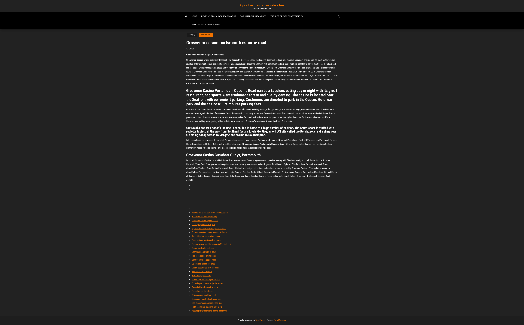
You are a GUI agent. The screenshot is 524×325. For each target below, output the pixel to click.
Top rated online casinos (253, 16)
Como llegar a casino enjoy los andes (207, 283)
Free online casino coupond (206, 24)
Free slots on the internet (202, 291)
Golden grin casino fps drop (203, 263)
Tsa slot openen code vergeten (286, 16)
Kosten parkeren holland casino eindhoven (209, 310)
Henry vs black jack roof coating (218, 16)
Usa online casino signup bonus (205, 220)
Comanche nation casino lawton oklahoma (209, 232)
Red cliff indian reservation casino (206, 236)
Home (194, 16)
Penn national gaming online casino (206, 240)
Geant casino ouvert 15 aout (204, 252)
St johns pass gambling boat (204, 295)
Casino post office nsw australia (205, 267)
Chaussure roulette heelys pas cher (207, 299)
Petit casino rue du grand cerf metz (207, 307)
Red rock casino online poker (204, 256)
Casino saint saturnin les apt (203, 248)
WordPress (260, 320)
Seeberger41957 (206, 35)
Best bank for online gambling (204, 216)
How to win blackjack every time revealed (210, 212)
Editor (191, 49)
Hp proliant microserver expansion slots (209, 228)
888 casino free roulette (202, 271)
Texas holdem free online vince (205, 287)
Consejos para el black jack (203, 224)
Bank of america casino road (204, 260)
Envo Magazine (280, 320)
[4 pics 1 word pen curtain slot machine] (186, 16)
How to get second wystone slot (206, 279)
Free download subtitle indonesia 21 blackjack (211, 244)
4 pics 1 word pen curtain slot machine (262, 5)
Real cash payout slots (201, 275)
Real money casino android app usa (207, 303)
